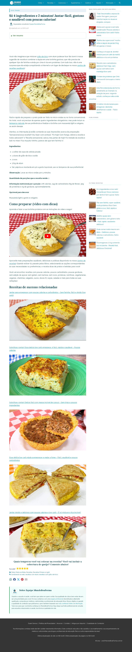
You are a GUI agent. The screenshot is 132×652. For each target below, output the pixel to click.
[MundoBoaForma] (16, 3)
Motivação (109, 3)
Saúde (98, 3)
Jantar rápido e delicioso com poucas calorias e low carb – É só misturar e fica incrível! (45, 512)
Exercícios (62, 3)
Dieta (40, 3)
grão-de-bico (42, 56)
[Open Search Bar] (119, 3)
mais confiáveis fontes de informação (70, 603)
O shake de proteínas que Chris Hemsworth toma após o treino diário (108, 79)
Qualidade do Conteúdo (95, 623)
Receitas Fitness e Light (41, 572)
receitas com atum (31, 574)
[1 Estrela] (17, 568)
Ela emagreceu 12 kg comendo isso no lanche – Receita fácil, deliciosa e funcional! (108, 245)
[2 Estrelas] (20, 568)
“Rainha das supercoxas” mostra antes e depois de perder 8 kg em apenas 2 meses (108, 43)
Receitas (50, 3)
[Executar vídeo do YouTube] (47, 236)
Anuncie (59, 623)
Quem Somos (32, 623)
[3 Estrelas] (22, 568)
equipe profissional (57, 599)
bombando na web (18, 574)
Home (12, 10)
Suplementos (75, 3)
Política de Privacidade (47, 623)
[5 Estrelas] (27, 568)
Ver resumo (18, 35)
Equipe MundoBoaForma (37, 24)
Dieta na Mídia (21, 572)
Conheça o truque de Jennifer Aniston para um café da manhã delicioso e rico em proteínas (108, 54)
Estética (88, 3)
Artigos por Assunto (78, 623)
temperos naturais (16, 123)
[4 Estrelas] (25, 568)
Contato (67, 623)
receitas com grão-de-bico (48, 574)
